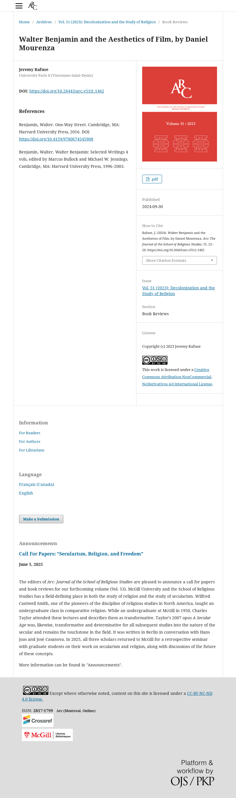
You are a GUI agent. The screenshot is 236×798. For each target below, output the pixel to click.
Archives (44, 21)
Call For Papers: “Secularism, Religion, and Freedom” (81, 554)
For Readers (29, 432)
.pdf (154, 179)
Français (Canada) (36, 484)
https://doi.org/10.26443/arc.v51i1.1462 (66, 91)
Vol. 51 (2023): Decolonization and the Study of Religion (107, 21)
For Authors (29, 441)
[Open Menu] (19, 5)
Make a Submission (41, 519)
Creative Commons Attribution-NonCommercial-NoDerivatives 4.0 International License (177, 376)
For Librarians (31, 450)
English (26, 493)
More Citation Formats (166, 260)
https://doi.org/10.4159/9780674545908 (56, 139)
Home (24, 21)
